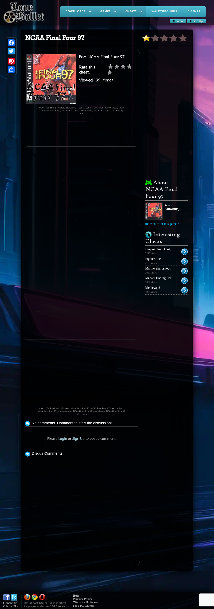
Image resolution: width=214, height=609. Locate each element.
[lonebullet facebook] (6, 599)
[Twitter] (11, 51)
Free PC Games (83, 605)
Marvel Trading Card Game (163, 278)
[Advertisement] (101, 130)
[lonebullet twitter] (14, 599)
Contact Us (10, 603)
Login (62, 438)
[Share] (11, 69)
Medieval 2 (152, 287)
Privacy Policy (82, 599)
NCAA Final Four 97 (106, 56)
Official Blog (11, 606)
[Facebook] (11, 43)
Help (76, 595)
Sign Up (78, 438)
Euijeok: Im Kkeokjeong (161, 249)
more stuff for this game (161, 224)
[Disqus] (81, 510)
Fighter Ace (153, 259)
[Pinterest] (11, 61)
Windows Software (85, 602)
